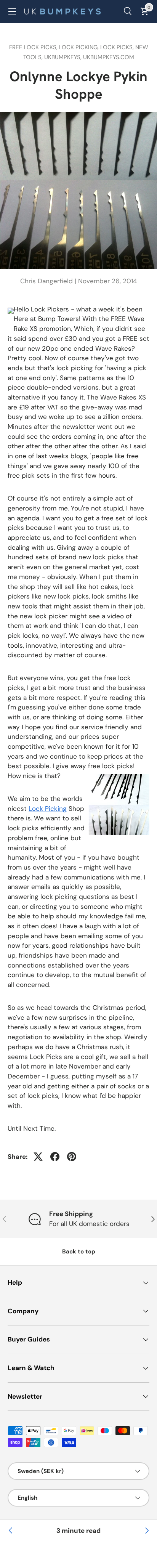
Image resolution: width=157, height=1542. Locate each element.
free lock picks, (34, 47)
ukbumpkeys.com (108, 57)
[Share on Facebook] (54, 1156)
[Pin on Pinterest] (71, 1156)
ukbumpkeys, (63, 57)
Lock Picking (48, 808)
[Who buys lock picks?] (10, 1531)
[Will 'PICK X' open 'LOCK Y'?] (146, 1531)
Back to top (78, 1251)
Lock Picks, (117, 47)
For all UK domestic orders (89, 1223)
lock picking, (79, 47)
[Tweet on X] (38, 1156)
